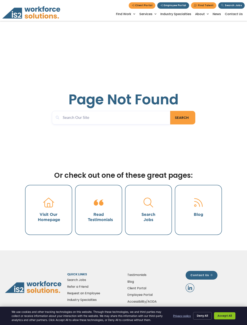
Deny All (202, 316)
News (217, 14)
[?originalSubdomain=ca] (190, 287)
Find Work (123, 14)
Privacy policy (182, 315)
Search (182, 117)
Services (145, 14)
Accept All (224, 316)
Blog (198, 214)
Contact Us (234, 14)
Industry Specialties (175, 14)
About (200, 14)
